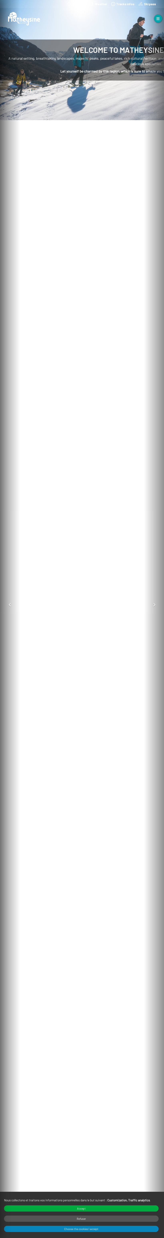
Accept (81, 1208)
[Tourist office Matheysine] (24, 18)
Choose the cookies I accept (81, 1229)
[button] (10, 605)
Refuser (81, 1218)
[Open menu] (158, 19)
